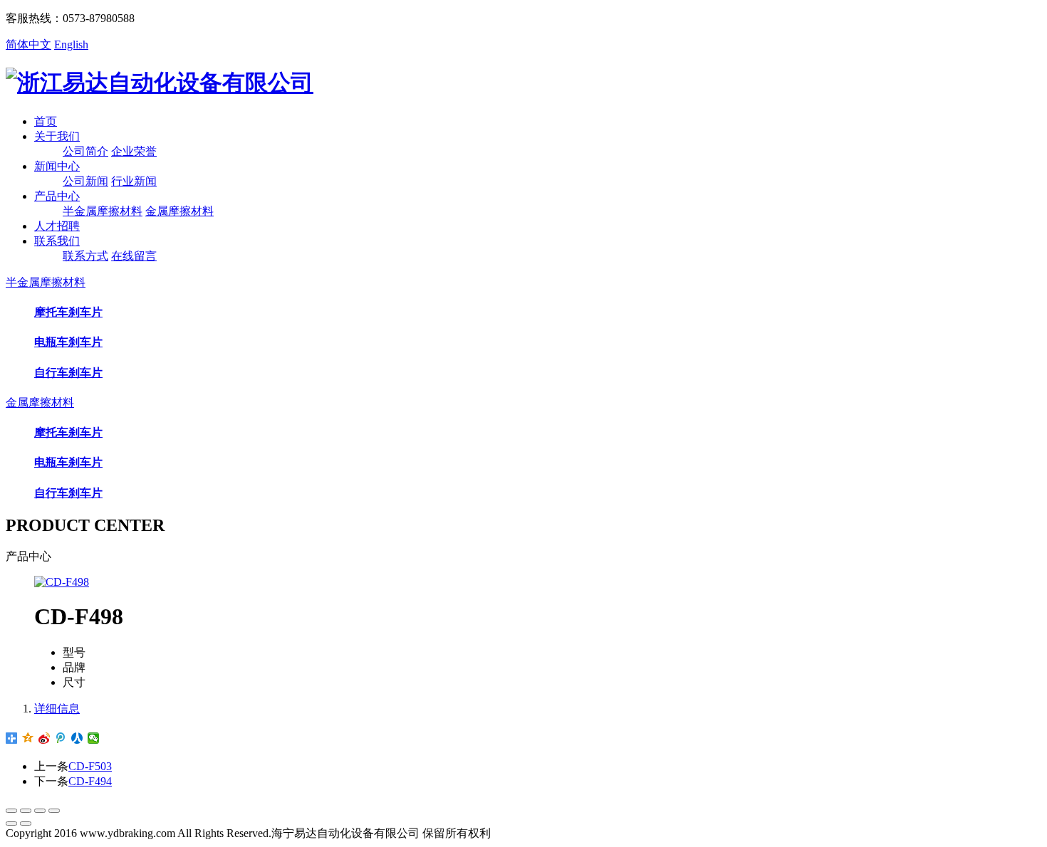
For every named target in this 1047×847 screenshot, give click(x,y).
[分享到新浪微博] (44, 738)
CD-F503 (90, 766)
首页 (45, 121)
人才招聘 (57, 226)
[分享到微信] (94, 738)
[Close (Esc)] (11, 811)
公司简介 (85, 151)
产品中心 (57, 196)
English (71, 44)
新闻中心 (57, 166)
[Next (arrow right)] (25, 823)
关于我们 (57, 136)
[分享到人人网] (77, 738)
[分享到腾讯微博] (61, 738)
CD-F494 (90, 781)
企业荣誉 (134, 151)
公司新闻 (85, 181)
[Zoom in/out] (54, 811)
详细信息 (57, 709)
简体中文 (28, 44)
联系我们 (57, 241)
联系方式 (85, 256)
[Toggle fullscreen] (40, 811)
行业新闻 (134, 181)
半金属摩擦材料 (102, 211)
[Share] (25, 811)
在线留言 (134, 256)
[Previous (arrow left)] (11, 823)
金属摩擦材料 (179, 211)
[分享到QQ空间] (28, 738)
